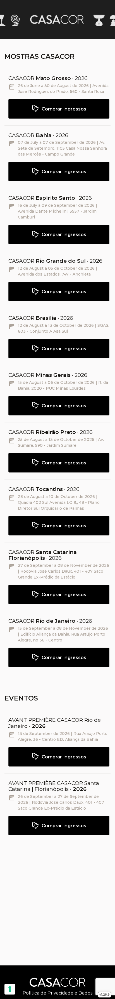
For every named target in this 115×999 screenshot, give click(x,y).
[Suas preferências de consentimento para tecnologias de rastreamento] (9, 989)
